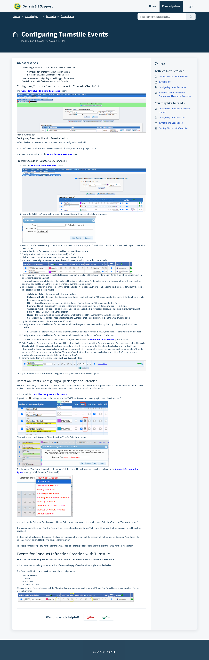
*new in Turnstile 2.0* (26, 134)
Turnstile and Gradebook (171, 122)
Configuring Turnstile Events (172, 87)
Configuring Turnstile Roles (172, 117)
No (92, 617)
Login (190, 6)
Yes (108, 617)
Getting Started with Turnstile (173, 76)
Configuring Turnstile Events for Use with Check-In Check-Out (48, 67)
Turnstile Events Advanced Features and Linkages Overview (175, 94)
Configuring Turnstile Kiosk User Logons (174, 110)
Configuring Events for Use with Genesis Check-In (48, 71)
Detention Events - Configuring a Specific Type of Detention (48, 78)
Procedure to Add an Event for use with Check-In (48, 74)
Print (162, 63)
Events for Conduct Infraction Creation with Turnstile (45, 81)
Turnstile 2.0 (164, 81)
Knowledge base (171, 6)
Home (152, 6)
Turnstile (51, 16)
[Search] (191, 16)
